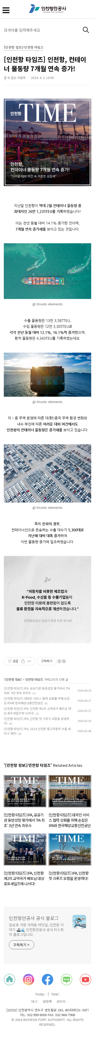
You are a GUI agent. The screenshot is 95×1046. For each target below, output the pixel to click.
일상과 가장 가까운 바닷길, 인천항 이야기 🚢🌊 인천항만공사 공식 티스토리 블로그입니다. (36, 929)
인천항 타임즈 (34, 679)
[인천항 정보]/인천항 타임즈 (23, 47)
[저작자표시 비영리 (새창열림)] (61, 661)
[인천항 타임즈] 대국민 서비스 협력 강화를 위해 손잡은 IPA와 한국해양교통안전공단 (37, 700)
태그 (34, 1001)
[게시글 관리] (29, 661)
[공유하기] (23, 661)
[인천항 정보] (13, 679)
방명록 (47, 1001)
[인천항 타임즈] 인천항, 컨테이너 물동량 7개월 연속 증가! (45, 64)
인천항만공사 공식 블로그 (34, 918)
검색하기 (86, 30)
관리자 (61, 1001)
